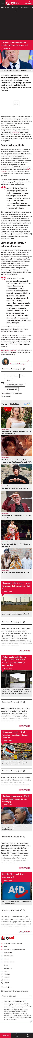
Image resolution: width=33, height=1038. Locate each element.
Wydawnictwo (8, 953)
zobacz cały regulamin (10, 1019)
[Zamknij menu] (3, 2)
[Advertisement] (16, 24)
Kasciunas (16, 132)
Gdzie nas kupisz (8, 956)
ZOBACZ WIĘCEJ (12, 389)
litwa (23, 376)
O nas (5, 946)
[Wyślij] (30, 996)
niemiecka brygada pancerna (15, 385)
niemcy (9, 380)
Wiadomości (14, 7)
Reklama (6, 971)
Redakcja (6, 959)
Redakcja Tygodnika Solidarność (13, 943)
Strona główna (5, 7)
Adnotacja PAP (8, 968)
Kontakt (6, 965)
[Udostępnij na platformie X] (24, 369)
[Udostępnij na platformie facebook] (21, 369)
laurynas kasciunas (12, 376)
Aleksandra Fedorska (9, 350)
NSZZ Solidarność (28, 3)
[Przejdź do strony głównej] (12, 3)
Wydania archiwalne (9, 962)
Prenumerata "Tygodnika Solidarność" (14, 950)
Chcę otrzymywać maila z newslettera (15, 1001)
